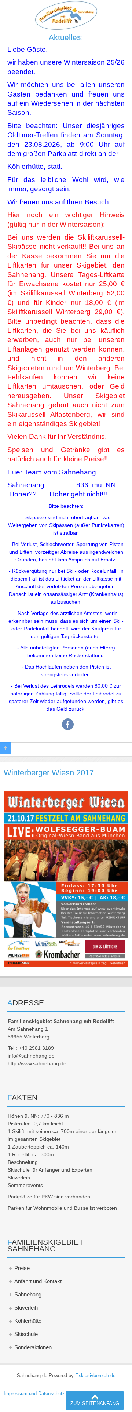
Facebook (68, 724)
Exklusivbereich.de (95, 1375)
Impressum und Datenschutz (34, 1393)
